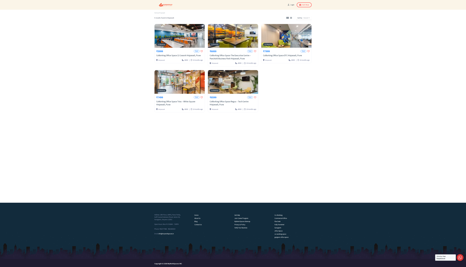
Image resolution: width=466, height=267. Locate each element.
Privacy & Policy (239, 225)
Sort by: (299, 18)
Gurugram (278, 228)
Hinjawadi (162, 13)
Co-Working (161, 44)
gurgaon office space (281, 237)
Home (156, 13)
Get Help (237, 215)
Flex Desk (277, 221)
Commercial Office (281, 218)
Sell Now (305, 5)
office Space (279, 231)
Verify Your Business (240, 228)
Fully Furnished (279, 225)
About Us (197, 218)
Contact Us (198, 225)
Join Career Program (241, 218)
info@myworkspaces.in (166, 234)
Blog (195, 221)
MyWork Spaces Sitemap (242, 221)
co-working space (280, 234)
